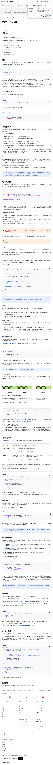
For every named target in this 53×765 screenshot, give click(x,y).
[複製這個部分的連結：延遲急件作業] (10, 320)
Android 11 (4, 734)
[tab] (4, 68)
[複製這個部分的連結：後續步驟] (9, 683)
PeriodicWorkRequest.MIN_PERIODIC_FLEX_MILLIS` (18, 421)
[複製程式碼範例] (50, 71)
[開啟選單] (2, 1)
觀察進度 (34, 596)
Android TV (38, 712)
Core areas (11, 5)
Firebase (3, 746)
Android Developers (5, 17)
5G (19, 714)
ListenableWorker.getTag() (22, 625)
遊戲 (19, 704)
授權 (6, 755)
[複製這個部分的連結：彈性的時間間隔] (11, 374)
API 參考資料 (21, 726)
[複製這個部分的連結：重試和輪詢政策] (13, 537)
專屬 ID (13, 596)
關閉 (41, 15)
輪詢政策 (9, 541)
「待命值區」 (21, 165)
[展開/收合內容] (10, 26)
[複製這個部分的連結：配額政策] (7, 306)
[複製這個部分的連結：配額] (5, 157)
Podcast (3, 716)
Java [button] (10, 69)
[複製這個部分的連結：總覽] (6, 60)
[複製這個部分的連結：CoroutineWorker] (13, 258)
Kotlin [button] (4, 69)
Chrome (3, 744)
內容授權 (17, 690)
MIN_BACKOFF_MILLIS (11, 546)
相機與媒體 (21, 710)
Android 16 (4, 723)
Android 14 (4, 728)
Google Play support (40, 726)
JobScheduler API (27, 369)
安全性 (3, 708)
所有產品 (3, 750)
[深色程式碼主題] (49, 71)
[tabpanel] (26, 73)
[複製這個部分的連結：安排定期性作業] (13, 336)
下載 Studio (21, 728)
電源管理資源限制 (34, 175)
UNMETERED (32, 445)
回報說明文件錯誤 (39, 723)
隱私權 (20, 712)
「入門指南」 (5, 38)
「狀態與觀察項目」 (6, 685)
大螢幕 (37, 704)
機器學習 (20, 706)
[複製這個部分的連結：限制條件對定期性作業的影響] (19, 425)
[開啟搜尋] (35, 1)
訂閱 (21, 758)
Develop (4, 5)
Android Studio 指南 (23, 721)
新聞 (2, 712)
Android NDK (21, 730)
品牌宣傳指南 (11, 755)
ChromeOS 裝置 (39, 708)
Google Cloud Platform (6, 748)
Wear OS (38, 706)
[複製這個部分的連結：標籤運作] (9, 593)
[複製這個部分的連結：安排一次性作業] (13, 92)
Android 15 (4, 726)
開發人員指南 (21, 723)
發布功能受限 (39, 241)
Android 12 (4, 732)
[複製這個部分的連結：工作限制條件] (12, 438)
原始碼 (3, 710)
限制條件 (8, 427)
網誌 (2, 714)
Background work (22, 5)
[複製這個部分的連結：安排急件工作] (12, 127)
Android (3, 704)
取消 (28, 596)
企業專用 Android (5, 706)
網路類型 (22, 445)
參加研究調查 (38, 728)
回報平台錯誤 (38, 721)
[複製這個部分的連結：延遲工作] (9, 500)
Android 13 (4, 730)
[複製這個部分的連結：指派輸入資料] (12, 631)
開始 (48, 15)
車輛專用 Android (39, 710)
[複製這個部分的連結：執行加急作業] (12, 182)
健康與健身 (21, 708)
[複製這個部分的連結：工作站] (6, 247)
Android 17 (4, 721)
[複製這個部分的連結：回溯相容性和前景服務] (15, 213)
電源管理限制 (12, 143)
